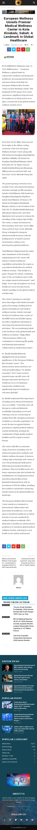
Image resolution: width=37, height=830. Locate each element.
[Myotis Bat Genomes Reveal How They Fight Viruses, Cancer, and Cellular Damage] (7, 678)
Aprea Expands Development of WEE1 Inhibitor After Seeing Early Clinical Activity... (24, 667)
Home (4, 7)
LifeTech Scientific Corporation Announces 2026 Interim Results (22, 638)
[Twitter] (16, 820)
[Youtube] (32, 820)
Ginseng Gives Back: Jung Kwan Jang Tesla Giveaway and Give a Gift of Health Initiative (27, 562)
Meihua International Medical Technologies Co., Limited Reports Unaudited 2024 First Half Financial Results (9, 563)
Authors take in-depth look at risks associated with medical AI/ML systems (24, 729)
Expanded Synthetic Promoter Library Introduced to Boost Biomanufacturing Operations (24, 688)
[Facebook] (5, 820)
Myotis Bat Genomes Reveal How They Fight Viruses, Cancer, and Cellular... (23, 677)
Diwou (7, 45)
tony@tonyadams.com (22, 806)
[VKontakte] (27, 820)
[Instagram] (10, 820)
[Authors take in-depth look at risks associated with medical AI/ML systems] (7, 729)
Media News (11, 7)
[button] (34, 2)
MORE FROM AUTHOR (16, 602)
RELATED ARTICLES (15, 598)
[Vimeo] (21, 820)
